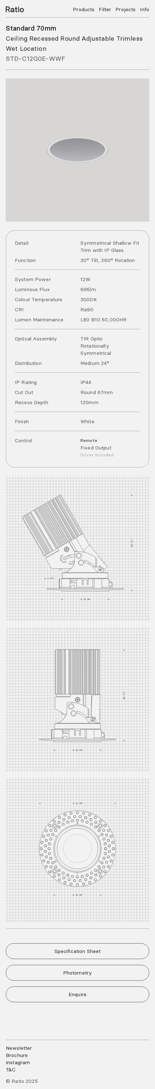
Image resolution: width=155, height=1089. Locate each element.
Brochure (17, 1055)
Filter (105, 9)
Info (144, 9)
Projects (125, 9)
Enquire (77, 994)
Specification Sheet (77, 951)
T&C (10, 1069)
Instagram (18, 1062)
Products (83, 9)
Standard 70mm (31, 28)
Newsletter (19, 1048)
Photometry (77, 973)
